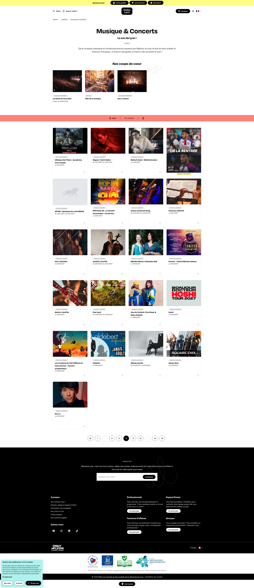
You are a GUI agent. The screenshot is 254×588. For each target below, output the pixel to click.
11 (133, 438)
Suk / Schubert (61, 261)
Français (193, 548)
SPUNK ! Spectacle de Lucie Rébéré (69, 211)
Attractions (157, 3)
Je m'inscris (149, 477)
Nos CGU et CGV (57, 511)
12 (140, 438)
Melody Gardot (137, 363)
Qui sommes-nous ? (58, 502)
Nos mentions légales (59, 518)
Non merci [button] (7, 583)
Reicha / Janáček (62, 312)
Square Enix (174, 363)
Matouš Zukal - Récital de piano (144, 160)
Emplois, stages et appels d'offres (63, 505)
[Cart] (193, 11)
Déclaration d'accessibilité (61, 508)
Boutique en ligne (98, 3)
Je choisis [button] (19, 583)
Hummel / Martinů (176, 210)
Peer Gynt (97, 312)
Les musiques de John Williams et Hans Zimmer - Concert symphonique (69, 366)
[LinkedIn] (69, 531)
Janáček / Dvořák (100, 261)
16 (155, 438)
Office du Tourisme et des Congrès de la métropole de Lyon (120, 577)
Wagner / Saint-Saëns (102, 160)
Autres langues (56, 515)
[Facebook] (54, 531)
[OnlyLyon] (57, 548)
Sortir (55, 19)
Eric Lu (58, 413)
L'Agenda (64, 19)
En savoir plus (134, 511)
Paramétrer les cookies (153, 577)
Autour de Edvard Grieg (140, 210)
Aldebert (96, 363)
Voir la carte (129, 584)
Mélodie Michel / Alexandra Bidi (144, 261)
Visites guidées (121, 3)
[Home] (127, 11)
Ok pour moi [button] (35, 583)
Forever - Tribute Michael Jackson (183, 261)
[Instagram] (61, 531)
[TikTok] (77, 531)
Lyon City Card (140, 3)
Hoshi (171, 312)
